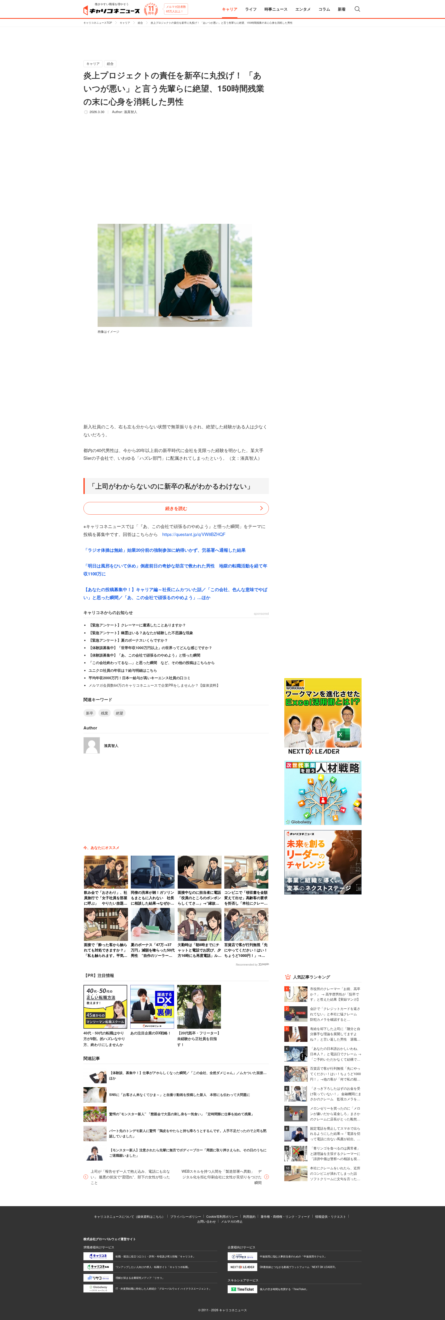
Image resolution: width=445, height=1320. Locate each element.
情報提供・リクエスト (330, 1216)
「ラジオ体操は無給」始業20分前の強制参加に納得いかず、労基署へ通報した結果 (164, 550)
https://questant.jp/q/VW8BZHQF (193, 534)
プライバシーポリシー (185, 1216)
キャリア (125, 22)
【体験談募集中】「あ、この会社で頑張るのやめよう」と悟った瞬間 (144, 655)
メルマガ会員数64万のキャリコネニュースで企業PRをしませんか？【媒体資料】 (154, 685)
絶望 (119, 713)
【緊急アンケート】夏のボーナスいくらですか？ (128, 640)
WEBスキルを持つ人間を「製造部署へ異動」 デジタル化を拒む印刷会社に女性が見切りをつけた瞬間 (222, 1177)
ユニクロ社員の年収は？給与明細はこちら (123, 670)
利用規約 (249, 1216)
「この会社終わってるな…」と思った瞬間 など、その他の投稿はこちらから (152, 662)
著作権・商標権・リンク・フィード (285, 1216)
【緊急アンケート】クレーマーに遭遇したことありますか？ (137, 624)
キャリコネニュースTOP (97, 22)
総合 (140, 22)
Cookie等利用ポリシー (222, 1216)
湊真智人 (130, 111)
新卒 (89, 713)
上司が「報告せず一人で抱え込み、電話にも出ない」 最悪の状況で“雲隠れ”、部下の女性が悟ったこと (130, 1177)
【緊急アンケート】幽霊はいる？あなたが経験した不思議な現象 (141, 632)
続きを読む (176, 508)
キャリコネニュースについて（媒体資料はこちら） (129, 1216)
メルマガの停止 (232, 1221)
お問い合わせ (206, 1221)
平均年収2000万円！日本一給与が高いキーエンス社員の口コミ (140, 677)
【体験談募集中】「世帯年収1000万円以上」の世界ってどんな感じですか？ (150, 647)
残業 (104, 713)
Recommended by (247, 964)
